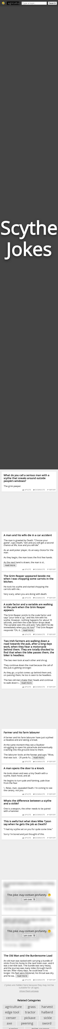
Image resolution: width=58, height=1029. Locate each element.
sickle (48, 1018)
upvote (27, 490)
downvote (40, 490)
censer (11, 1018)
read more (10, 565)
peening (27, 1023)
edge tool (12, 1012)
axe (9, 1023)
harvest (47, 1007)
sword (46, 1023)
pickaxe (29, 1018)
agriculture (14, 3)
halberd (47, 1012)
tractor (30, 1012)
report (52, 490)
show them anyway (29, 991)
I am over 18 (29, 899)
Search (52, 3)
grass (32, 1007)
